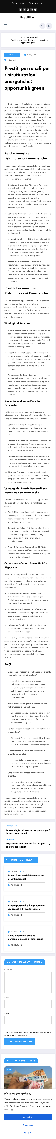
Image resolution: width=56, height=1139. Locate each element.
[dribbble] (28, 9)
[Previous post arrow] (49, 830)
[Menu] (5, 26)
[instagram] (31, 9)
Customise (28, 1124)
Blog (9, 1069)
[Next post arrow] (49, 845)
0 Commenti (12, 60)
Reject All (28, 1132)
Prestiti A (27, 17)
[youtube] (35, 9)
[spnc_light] (49, 26)
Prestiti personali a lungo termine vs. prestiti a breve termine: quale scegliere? (26, 907)
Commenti (8, 969)
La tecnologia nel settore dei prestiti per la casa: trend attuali (27, 832)
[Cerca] (42, 26)
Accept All (28, 1117)
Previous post (11, 826)
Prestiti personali (12, 55)
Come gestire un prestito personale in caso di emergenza (25, 937)
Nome (6, 997)
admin (14, 871)
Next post (10, 839)
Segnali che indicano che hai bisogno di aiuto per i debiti (25, 845)
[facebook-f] (20, 9)
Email (6, 1013)
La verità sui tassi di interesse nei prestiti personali (26, 877)
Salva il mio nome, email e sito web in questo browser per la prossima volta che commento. (27, 1034)
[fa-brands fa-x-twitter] (24, 9)
